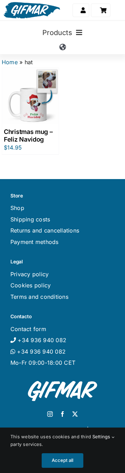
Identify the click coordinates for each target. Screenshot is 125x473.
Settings (102, 436)
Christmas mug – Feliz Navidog (28, 135)
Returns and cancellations (44, 230)
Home (10, 62)
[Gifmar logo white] (62, 379)
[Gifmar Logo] (31, 4)
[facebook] (62, 414)
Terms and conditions (39, 296)
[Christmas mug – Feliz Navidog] (30, 96)
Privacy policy (29, 274)
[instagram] (50, 414)
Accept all (63, 460)
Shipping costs (30, 219)
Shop (17, 207)
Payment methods (34, 241)
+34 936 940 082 (40, 351)
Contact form (28, 329)
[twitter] (75, 414)
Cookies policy (30, 285)
